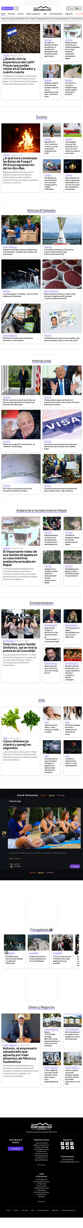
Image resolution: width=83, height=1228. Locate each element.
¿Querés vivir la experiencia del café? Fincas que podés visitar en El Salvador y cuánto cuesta (19, 65)
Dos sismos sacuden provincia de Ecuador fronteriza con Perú (17, 489)
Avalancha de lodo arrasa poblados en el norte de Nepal (37, 958)
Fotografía (10, 953)
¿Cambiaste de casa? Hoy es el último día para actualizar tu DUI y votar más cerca (61, 339)
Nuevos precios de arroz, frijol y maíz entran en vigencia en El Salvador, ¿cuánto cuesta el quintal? (59, 296)
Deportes (69, 14)
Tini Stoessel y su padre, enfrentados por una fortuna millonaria (72, 632)
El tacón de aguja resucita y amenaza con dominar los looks (72, 729)
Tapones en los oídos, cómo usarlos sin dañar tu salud (51, 728)
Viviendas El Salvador (61, 19)
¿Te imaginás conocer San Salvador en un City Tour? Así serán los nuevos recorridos (72, 147)
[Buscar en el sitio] (16, 8)
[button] (76, 953)
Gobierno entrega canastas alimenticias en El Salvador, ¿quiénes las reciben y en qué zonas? (20, 251)
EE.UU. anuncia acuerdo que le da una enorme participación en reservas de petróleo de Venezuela (19, 402)
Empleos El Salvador (45, 19)
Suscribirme (15, 1148)
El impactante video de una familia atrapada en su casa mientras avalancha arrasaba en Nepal (72, 50)
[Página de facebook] (62, 1145)
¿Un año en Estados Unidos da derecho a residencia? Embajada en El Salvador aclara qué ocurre (51, 49)
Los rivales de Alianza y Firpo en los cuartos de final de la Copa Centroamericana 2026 (59, 251)
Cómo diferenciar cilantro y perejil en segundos (17, 744)
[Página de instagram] (71, 1145)
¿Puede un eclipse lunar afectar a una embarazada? (71, 762)
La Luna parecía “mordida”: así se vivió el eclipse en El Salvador (20, 295)
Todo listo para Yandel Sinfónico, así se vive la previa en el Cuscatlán (20, 647)
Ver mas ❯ (41, 1165)
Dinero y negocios (33, 14)
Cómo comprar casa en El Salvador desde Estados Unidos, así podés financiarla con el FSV (72, 1077)
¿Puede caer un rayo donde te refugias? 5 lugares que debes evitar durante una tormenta (51, 765)
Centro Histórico (77, 19)
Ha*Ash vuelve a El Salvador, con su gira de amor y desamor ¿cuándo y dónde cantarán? (72, 673)
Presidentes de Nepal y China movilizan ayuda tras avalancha (72, 572)
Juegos (32, 19)
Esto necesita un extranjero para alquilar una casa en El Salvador (72, 1035)
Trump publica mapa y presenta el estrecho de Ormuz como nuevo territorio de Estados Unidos (62, 402)
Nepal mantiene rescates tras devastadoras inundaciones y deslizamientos (51, 539)
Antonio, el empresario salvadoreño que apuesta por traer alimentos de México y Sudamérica (20, 1054)
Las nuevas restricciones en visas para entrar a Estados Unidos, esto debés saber (60, 446)
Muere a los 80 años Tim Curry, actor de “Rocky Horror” (51, 669)
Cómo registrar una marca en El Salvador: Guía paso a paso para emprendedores (51, 1076)
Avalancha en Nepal (15, 19)
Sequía (4, 19)
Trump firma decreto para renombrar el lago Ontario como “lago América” (60, 489)
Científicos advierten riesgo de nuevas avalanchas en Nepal (72, 539)
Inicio (3, 14)
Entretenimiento (56, 14)
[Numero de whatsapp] (62, 1149)
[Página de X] (67, 1145)
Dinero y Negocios (68, 1210)
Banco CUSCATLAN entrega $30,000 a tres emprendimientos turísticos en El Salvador (52, 1039)
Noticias (11, 14)
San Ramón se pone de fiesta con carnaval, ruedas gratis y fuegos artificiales (50, 183)
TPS (26, 19)
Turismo (20, 14)
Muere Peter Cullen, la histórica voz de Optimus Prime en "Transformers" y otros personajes (51, 635)
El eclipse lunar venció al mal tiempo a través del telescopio (14, 959)
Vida (45, 14)
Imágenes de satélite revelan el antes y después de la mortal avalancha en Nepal (51, 576)
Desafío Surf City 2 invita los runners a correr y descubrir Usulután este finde (51, 147)
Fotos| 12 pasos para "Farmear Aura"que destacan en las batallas (62, 959)
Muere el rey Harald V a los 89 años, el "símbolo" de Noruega (19, 445)
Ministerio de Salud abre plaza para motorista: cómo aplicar (18, 339)
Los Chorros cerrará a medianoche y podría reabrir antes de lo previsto (71, 88)
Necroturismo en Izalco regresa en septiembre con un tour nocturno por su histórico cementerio (72, 183)
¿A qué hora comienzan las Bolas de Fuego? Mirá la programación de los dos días (20, 163)
